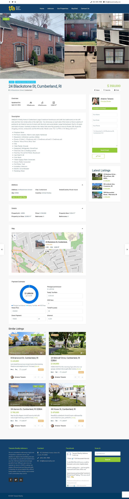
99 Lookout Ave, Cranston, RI (109, 185)
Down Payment (16, 315)
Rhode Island (73, 190)
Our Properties (62, 9)
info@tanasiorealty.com (47, 461)
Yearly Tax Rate (52, 292)
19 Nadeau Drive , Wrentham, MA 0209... (110, 176)
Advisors (50, 9)
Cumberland (28, 90)
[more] (37, 366)
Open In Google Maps (19, 197)
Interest (50, 315)
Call (99, 156)
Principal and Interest (54, 287)
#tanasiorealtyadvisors (74, 481)
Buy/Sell (75, 9)
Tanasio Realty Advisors (80, 453)
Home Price (15, 308)
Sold (11, 82)
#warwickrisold (71, 483)
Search (107, 460)
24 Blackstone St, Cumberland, (56, 242)
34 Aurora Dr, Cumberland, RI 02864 (26, 409)
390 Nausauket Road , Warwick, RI (110, 194)
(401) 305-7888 (45, 458)
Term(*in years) (52, 308)
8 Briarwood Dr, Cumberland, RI (24, 358)
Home (42, 9)
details (41, 369)
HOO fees (50, 300)
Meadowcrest (16, 353)
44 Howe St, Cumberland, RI (63, 409)
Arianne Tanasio (21, 82)
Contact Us (85, 9)
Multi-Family (30, 82)
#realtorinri (85, 481)
